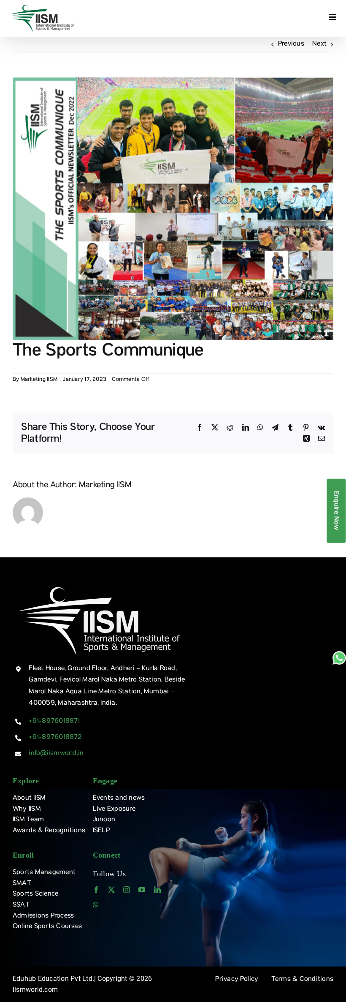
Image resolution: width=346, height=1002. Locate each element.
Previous (291, 44)
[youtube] (141, 889)
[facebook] (96, 889)
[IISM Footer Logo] (99, 586)
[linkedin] (157, 889)
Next (319, 44)
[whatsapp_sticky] (339, 654)
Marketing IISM (39, 379)
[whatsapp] (96, 905)
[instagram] (126, 889)
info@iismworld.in (56, 753)
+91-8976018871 (54, 721)
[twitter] (111, 889)
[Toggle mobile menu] (333, 17)
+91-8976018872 (55, 737)
